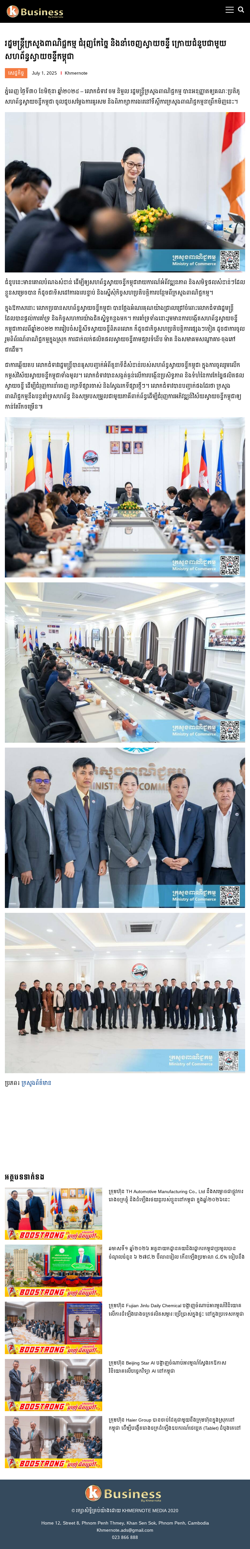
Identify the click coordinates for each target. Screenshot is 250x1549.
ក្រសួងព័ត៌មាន (36, 1083)
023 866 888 (125, 1537)
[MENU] (230, 9)
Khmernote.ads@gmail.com (125, 1530)
